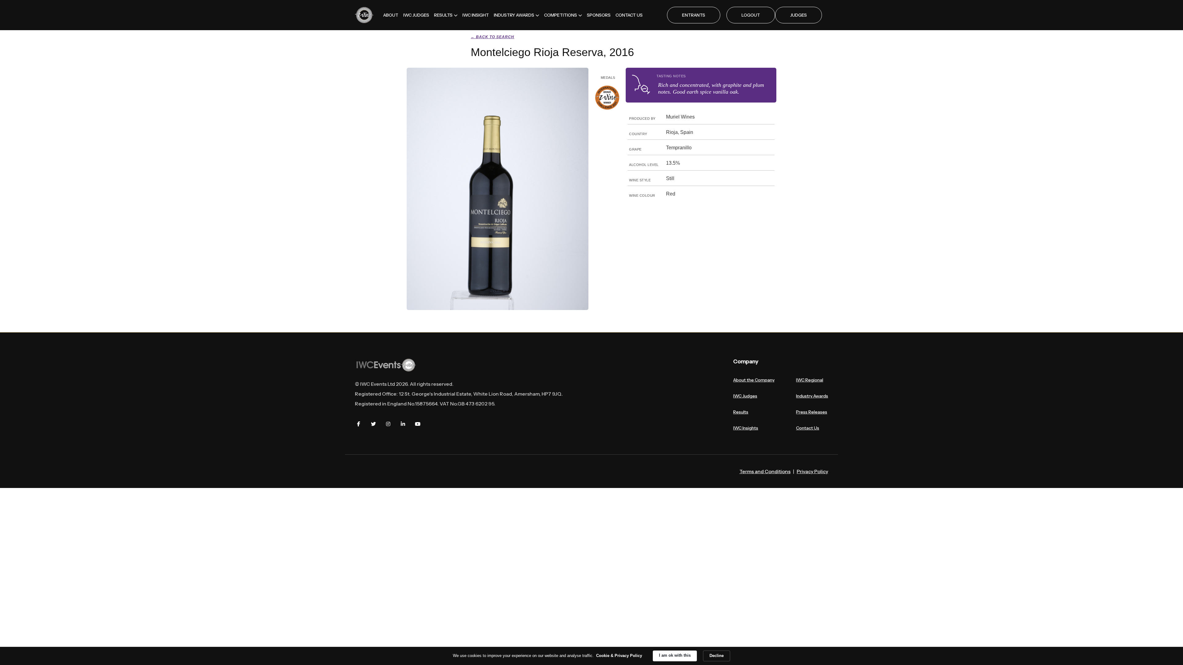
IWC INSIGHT (475, 15)
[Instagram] (388, 424)
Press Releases (811, 412)
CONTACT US (629, 15)
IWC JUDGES (416, 15)
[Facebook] (358, 424)
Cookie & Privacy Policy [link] (619, 655)
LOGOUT (751, 15)
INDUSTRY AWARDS (514, 15)
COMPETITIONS (560, 15)
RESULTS (443, 15)
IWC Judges (745, 396)
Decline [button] (716, 655)
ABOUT (390, 15)
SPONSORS (599, 15)
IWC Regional (809, 380)
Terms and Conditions (765, 471)
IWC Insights (745, 428)
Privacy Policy (812, 471)
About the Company (753, 380)
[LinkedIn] (403, 424)
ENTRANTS (693, 15)
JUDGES (798, 15)
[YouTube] (417, 424)
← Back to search (492, 37)
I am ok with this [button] (675, 655)
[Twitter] (373, 424)
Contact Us (807, 428)
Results (740, 412)
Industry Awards (812, 396)
